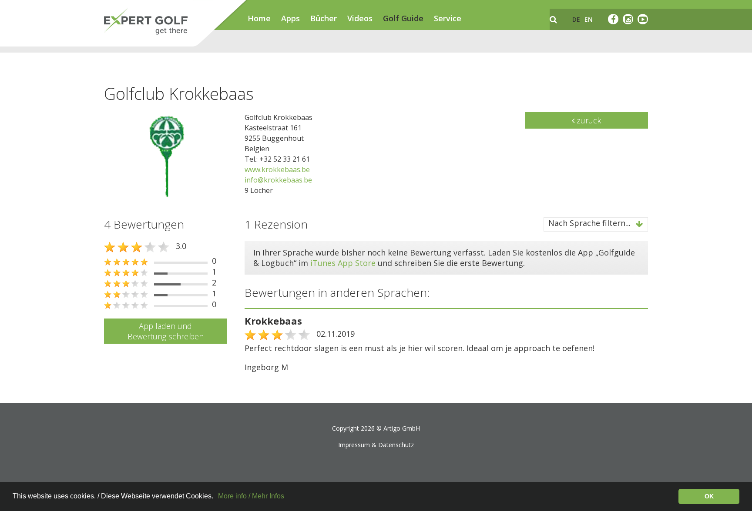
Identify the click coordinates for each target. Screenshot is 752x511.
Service (447, 18)
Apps (290, 18)
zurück (587, 120)
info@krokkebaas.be (278, 180)
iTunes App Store (343, 263)
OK (709, 496)
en (588, 19)
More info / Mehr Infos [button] (251, 496)
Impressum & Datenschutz (376, 445)
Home (259, 18)
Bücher (323, 18)
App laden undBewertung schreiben (166, 331)
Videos (360, 18)
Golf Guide (403, 18)
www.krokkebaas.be (277, 169)
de (576, 19)
